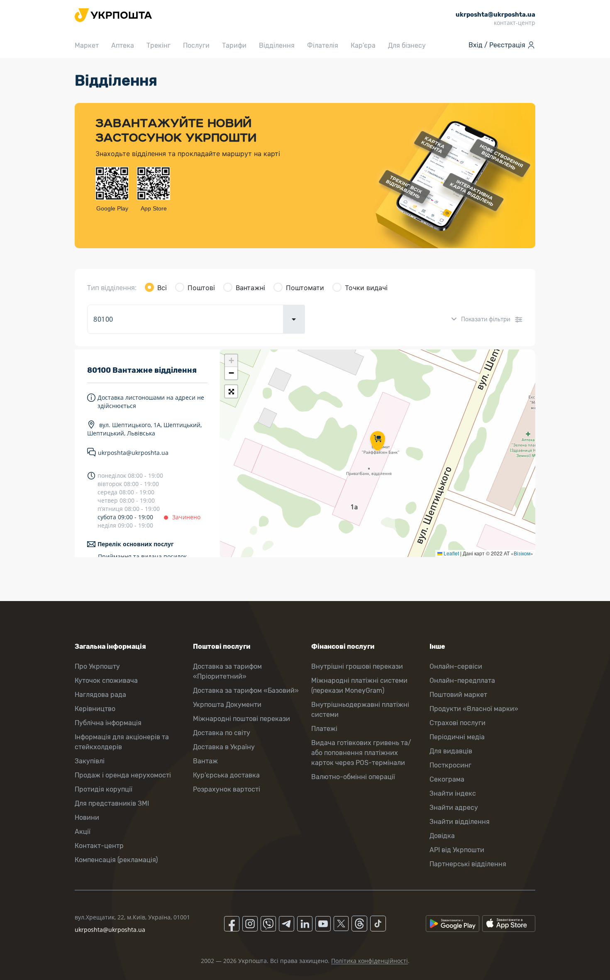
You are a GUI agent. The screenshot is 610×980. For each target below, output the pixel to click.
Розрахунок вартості (226, 789)
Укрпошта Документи (227, 705)
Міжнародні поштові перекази (241, 719)
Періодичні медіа (457, 737)
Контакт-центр (99, 846)
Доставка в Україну (224, 747)
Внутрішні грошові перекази (357, 666)
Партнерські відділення (467, 864)
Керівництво (95, 709)
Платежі (324, 729)
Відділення (277, 45)
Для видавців (450, 751)
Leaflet (450, 553)
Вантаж (205, 761)
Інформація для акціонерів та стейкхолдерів (122, 742)
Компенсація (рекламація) (116, 860)
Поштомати (305, 287)
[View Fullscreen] (231, 391)
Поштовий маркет (458, 695)
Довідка (442, 836)
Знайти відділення (459, 822)
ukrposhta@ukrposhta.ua (133, 453)
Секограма (446, 779)
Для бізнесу (407, 45)
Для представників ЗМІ (112, 803)
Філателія (322, 45)
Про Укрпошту (97, 666)
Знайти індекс (452, 793)
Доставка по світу (221, 733)
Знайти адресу (453, 807)
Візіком (522, 553)
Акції (82, 832)
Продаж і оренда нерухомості (123, 775)
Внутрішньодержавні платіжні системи (360, 710)
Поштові (201, 287)
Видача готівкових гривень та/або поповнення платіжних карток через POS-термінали (361, 753)
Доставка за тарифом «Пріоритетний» (227, 671)
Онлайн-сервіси (455, 666)
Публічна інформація (108, 723)
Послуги (196, 45)
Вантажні (250, 287)
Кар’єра (363, 45)
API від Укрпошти (456, 850)
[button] (377, 441)
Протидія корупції (103, 789)
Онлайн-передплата (462, 680)
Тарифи (234, 45)
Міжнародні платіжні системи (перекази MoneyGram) (359, 685)
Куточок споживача (106, 680)
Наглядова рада (100, 695)
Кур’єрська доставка (226, 775)
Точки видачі (366, 287)
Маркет (87, 45)
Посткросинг (450, 765)
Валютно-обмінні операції (353, 777)
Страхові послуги (457, 723)
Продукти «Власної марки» (473, 709)
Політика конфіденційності (369, 961)
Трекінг (158, 45)
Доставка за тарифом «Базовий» (246, 690)
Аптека (122, 45)
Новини (87, 817)
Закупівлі (90, 761)
